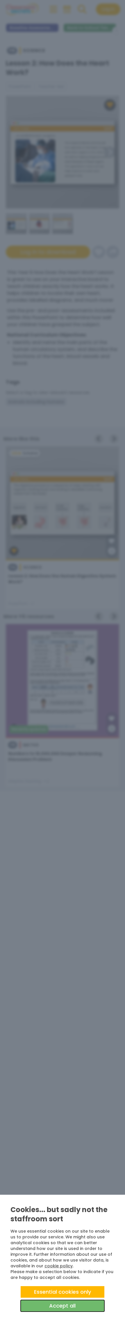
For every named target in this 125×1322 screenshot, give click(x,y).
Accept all (62, 1305)
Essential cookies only (62, 1291)
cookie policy (58, 1266)
